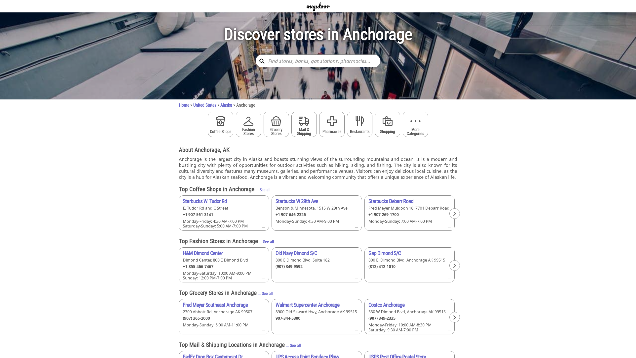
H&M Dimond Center (203, 253)
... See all (263, 189)
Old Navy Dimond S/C (296, 253)
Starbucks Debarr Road (390, 201)
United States (204, 105)
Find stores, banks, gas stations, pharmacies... (319, 61)
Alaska (226, 105)
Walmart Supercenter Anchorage (307, 304)
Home (184, 105)
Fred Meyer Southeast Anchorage (215, 304)
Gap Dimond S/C (384, 253)
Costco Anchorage (386, 304)
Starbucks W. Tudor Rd (205, 201)
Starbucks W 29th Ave (297, 201)
